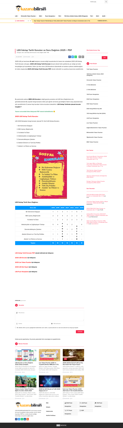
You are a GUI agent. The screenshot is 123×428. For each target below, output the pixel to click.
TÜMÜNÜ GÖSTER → (102, 20)
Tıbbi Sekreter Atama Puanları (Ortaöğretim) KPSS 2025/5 (94, 171)
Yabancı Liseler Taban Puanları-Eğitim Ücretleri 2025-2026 (24, 390)
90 (24, 372)
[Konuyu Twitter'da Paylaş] (72, 57)
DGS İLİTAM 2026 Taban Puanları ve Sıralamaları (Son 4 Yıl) (96, 209)
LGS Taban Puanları (48, 359)
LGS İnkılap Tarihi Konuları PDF (25, 253)
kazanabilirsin (94, 223)
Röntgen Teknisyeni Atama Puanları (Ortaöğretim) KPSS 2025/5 (96, 182)
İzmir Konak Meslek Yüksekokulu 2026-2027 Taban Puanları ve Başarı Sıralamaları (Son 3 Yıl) (97, 158)
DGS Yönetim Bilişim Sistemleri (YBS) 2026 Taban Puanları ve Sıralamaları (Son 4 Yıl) (97, 222)
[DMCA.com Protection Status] (61, 425)
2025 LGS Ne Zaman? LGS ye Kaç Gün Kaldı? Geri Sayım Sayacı (73, 363)
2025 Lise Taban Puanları (23, 262)
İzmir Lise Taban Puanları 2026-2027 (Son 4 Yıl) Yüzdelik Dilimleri (73, 390)
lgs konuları (23, 300)
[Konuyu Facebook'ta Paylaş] (69, 57)
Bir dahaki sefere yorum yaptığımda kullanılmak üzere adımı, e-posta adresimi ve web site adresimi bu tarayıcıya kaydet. (47, 327)
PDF (21, 57)
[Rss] (27, 419)
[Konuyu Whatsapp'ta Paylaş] (75, 57)
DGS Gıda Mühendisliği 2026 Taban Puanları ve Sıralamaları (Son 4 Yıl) (96, 195)
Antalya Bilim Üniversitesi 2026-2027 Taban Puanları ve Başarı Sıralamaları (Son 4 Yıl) (97, 215)
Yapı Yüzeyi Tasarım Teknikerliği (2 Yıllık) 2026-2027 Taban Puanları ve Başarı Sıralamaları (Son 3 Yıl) (62, 21)
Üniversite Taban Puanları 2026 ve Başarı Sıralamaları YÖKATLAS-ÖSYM (97, 202)
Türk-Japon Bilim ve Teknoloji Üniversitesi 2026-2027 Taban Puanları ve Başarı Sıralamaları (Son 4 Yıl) (97, 165)
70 (71, 372)
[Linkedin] (25, 419)
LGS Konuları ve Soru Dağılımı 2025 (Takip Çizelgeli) (24, 363)
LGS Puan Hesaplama (22, 272)
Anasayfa (19, 52)
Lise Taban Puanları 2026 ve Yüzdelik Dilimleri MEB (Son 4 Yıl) (48, 363)
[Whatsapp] (22, 419)
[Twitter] (19, 419)
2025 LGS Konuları (21, 258)
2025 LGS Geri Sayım (22, 267)
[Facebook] (16, 419)
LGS (23, 52)
